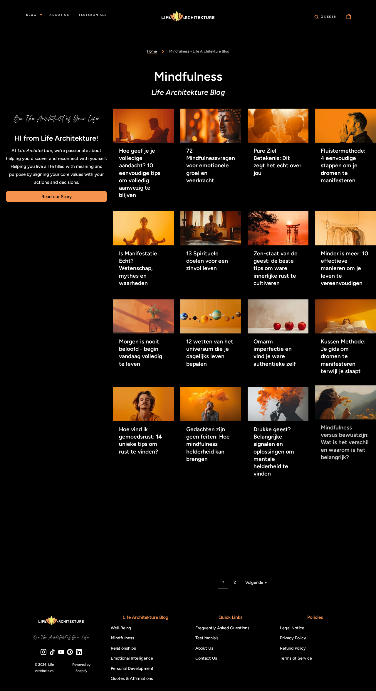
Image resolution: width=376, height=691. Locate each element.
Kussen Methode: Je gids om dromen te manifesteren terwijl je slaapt (343, 356)
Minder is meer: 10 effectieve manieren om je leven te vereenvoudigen (344, 268)
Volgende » (256, 582)
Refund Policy (293, 648)
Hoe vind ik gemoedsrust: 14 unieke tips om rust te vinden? (140, 440)
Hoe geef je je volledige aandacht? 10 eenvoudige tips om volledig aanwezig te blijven (139, 173)
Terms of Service (296, 658)
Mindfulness (122, 638)
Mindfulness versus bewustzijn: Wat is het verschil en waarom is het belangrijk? (345, 444)
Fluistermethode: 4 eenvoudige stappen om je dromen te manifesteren (343, 166)
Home (152, 51)
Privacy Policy (293, 638)
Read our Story (56, 196)
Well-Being (121, 628)
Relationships (123, 648)
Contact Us (206, 658)
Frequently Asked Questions (222, 628)
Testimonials (207, 638)
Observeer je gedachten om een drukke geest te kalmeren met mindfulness (278, 547)
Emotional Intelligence (132, 658)
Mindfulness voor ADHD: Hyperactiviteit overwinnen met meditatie (343, 547)
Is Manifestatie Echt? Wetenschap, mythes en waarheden (138, 268)
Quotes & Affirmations (132, 678)
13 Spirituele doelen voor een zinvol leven (207, 261)
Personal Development (132, 668)
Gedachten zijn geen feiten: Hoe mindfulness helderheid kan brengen (208, 444)
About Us (204, 648)
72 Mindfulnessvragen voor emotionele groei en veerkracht (210, 166)
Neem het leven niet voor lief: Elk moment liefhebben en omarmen (208, 541)
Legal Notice (292, 628)
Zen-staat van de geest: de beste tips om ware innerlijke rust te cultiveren (276, 268)
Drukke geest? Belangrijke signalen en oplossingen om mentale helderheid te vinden (274, 451)
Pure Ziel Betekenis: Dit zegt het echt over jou (277, 162)
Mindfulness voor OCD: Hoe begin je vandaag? (143, 540)
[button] (325, 16)
